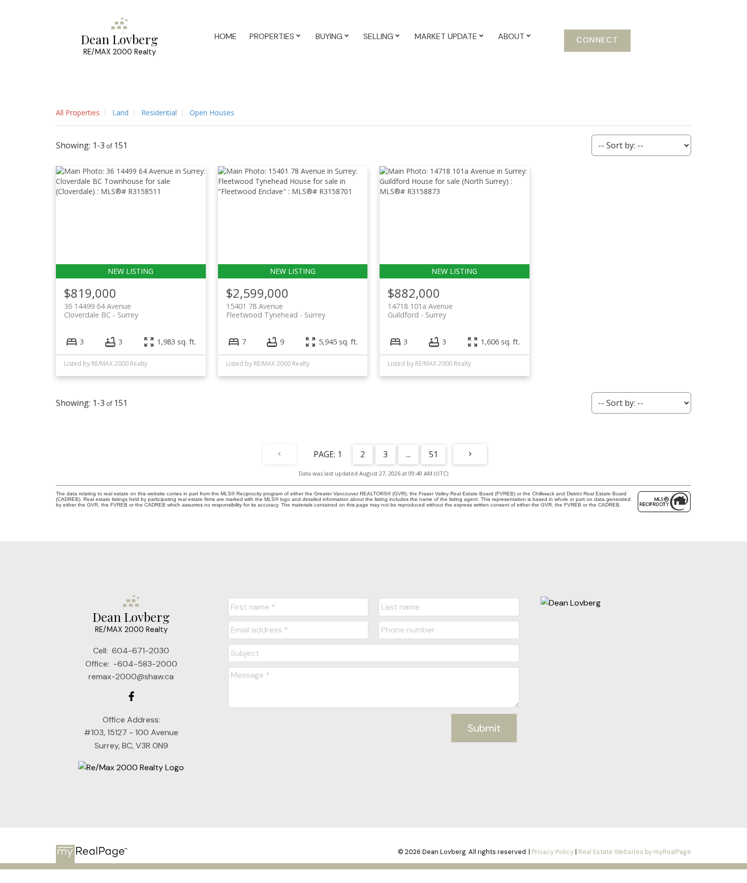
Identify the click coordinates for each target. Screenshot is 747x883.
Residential (159, 112)
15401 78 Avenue (275, 310)
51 (433, 454)
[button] (597, 40)
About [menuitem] (511, 36)
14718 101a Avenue (420, 310)
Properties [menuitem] (272, 36)
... (408, 454)
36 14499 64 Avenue (101, 310)
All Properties (78, 112)
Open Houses (212, 112)
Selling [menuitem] (378, 36)
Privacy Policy (553, 851)
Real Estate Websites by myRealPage (634, 851)
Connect (597, 40)
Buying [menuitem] (329, 36)
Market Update (446, 36)
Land (120, 112)
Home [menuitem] (225, 36)
